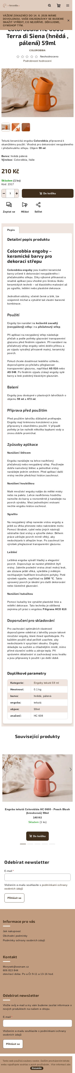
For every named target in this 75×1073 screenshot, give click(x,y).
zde (68, 1064)
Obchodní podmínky (15, 935)
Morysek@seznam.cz (16, 966)
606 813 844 (10, 970)
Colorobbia (37, 50)
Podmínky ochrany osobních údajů (24, 940)
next (71, 769)
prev (4, 769)
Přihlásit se (14, 897)
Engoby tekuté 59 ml (46, 682)
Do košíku (49, 193)
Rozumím (37, 1068)
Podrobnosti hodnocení (37, 60)
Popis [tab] (11, 229)
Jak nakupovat (12, 931)
